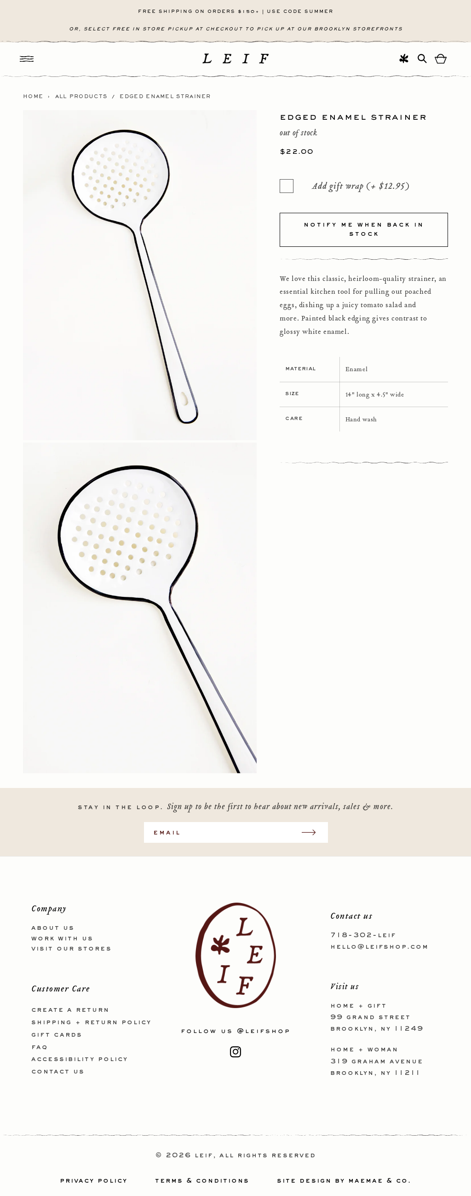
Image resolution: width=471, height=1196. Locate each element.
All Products (81, 96)
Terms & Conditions (202, 1181)
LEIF (204, 1155)
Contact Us (58, 1071)
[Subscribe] (313, 832)
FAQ (39, 1047)
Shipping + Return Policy (91, 1022)
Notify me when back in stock (364, 229)
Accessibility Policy (79, 1059)
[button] (26, 59)
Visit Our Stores (71, 948)
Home (33, 96)
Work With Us (62, 938)
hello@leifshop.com (379, 947)
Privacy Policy (93, 1181)
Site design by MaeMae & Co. (344, 1181)
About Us (53, 928)
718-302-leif (363, 935)
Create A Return (70, 1010)
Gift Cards (56, 1035)
